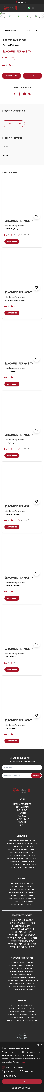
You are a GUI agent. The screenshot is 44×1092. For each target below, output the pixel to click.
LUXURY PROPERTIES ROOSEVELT (22, 898)
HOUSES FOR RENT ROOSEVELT (22, 971)
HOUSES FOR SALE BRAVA (22, 926)
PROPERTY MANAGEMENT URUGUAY (22, 1008)
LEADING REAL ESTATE (22, 804)
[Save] (36, 215)
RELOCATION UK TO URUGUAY (22, 1017)
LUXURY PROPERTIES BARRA (22, 901)
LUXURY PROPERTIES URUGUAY (22, 883)
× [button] (41, 1045)
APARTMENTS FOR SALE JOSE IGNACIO (22, 938)
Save (32, 76)
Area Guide (22, 816)
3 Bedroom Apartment (14, 510)
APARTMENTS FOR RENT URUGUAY (22, 977)
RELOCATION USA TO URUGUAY (22, 1011)
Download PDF (13, 123)
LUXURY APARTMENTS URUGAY (22, 889)
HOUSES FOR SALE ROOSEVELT (22, 929)
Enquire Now (11, 76)
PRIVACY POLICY (22, 819)
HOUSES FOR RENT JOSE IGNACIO (22, 965)
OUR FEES (22, 813)
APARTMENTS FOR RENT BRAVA (22, 983)
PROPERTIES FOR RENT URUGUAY (22, 855)
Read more (23, 1062)
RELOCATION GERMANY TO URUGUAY (22, 1020)
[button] (22, 1087)
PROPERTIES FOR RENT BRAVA (22, 861)
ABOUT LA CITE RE (22, 807)
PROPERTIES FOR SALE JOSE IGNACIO (22, 843)
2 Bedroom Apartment (14, 225)
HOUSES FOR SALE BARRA (22, 932)
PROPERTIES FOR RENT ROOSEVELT (22, 864)
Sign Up (36, 775)
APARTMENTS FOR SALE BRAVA (22, 941)
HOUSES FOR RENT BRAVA (22, 968)
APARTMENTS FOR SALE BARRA (22, 947)
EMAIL (22, 825)
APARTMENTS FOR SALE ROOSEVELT (22, 944)
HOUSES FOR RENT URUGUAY (22, 962)
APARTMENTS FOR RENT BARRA (22, 989)
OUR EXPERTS (22, 810)
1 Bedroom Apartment (14, 296)
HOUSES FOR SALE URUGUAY (22, 920)
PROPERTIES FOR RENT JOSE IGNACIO (22, 858)
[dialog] (22, 1067)
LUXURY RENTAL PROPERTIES (22, 904)
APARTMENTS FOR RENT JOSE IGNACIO (22, 980)
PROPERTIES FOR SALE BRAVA (22, 846)
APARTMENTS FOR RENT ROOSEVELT (22, 986)
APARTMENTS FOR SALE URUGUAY (22, 935)
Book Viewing (9, 57)
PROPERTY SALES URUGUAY (22, 1005)
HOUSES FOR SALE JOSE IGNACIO (22, 923)
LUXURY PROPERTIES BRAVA (22, 895)
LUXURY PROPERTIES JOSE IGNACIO (22, 892)
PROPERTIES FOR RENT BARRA (22, 867)
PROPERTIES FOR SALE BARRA (22, 852)
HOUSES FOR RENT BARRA (22, 974)
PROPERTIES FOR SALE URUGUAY (22, 840)
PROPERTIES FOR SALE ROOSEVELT (22, 849)
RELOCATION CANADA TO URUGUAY (22, 1014)
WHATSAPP (22, 822)
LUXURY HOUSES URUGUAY (22, 886)
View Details (12, 241)
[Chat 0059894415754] (29, 8)
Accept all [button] (22, 1081)
